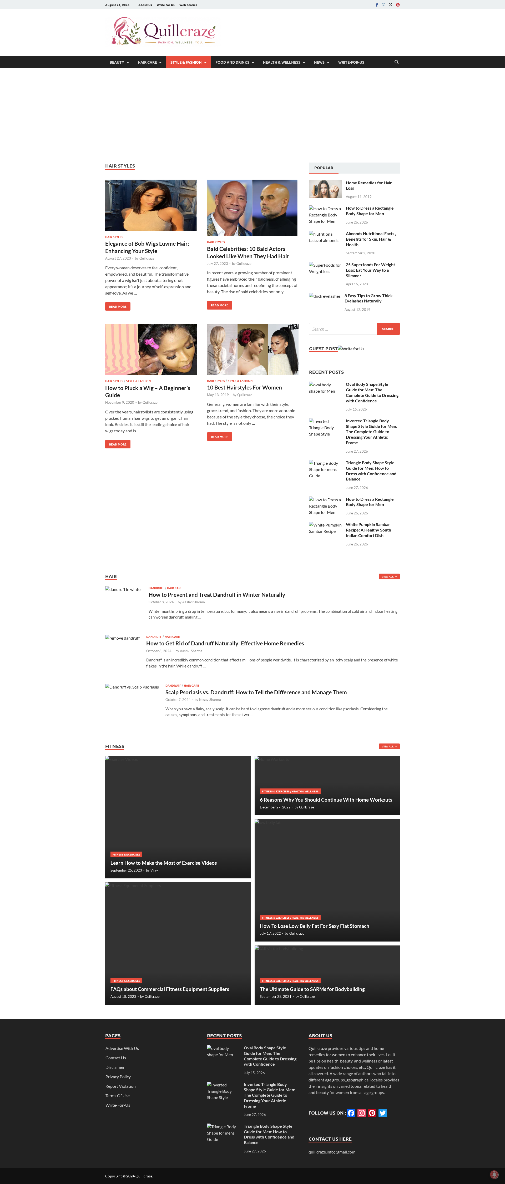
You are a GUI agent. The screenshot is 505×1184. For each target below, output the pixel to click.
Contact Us (115, 1057)
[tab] (324, 168)
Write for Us (166, 5)
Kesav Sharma (210, 699)
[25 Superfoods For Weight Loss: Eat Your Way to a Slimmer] (325, 264)
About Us (145, 5)
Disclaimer (115, 1067)
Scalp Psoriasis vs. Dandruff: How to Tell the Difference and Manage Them (256, 692)
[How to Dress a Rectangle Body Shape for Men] (325, 208)
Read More (116, 305)
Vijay (154, 870)
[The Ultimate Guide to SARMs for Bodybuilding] (327, 975)
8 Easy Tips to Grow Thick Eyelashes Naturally (369, 298)
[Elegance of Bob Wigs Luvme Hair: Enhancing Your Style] (151, 206)
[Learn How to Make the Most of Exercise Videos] (178, 817)
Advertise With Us (122, 1048)
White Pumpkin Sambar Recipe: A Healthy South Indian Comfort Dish (368, 530)
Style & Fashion (186, 62)
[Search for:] (354, 329)
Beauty (117, 62)
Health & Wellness (281, 62)
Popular (323, 167)
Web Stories (188, 5)
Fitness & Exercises (126, 854)
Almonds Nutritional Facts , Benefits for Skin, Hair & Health (371, 239)
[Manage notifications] (494, 1174)
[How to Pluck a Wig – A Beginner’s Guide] (151, 350)
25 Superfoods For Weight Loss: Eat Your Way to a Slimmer (370, 270)
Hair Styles (114, 237)
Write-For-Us (351, 62)
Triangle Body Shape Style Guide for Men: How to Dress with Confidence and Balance (371, 470)
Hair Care (147, 62)
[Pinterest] (398, 4)
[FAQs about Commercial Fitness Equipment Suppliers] (178, 943)
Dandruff (156, 588)
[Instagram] (383, 4)
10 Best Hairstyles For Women (244, 387)
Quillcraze (146, 258)
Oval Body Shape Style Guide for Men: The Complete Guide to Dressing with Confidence (372, 392)
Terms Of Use (117, 1095)
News (319, 62)
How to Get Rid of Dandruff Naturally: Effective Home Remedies (225, 643)
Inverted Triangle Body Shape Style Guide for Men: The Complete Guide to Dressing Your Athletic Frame (371, 431)
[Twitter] (390, 4)
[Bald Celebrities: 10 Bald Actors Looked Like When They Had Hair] (253, 209)
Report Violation (120, 1086)
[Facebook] (377, 4)
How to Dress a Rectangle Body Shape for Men (370, 210)
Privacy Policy (118, 1076)
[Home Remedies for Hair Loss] (325, 183)
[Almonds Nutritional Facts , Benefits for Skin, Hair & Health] (325, 233)
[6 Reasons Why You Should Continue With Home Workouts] (327, 785)
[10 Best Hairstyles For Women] (253, 350)
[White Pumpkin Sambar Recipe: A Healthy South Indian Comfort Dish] (325, 524)
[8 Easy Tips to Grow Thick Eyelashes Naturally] (325, 296)
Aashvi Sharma (193, 602)
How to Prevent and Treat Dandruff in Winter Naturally (217, 594)
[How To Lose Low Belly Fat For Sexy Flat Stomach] (327, 880)
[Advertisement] (252, 115)
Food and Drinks (232, 62)
